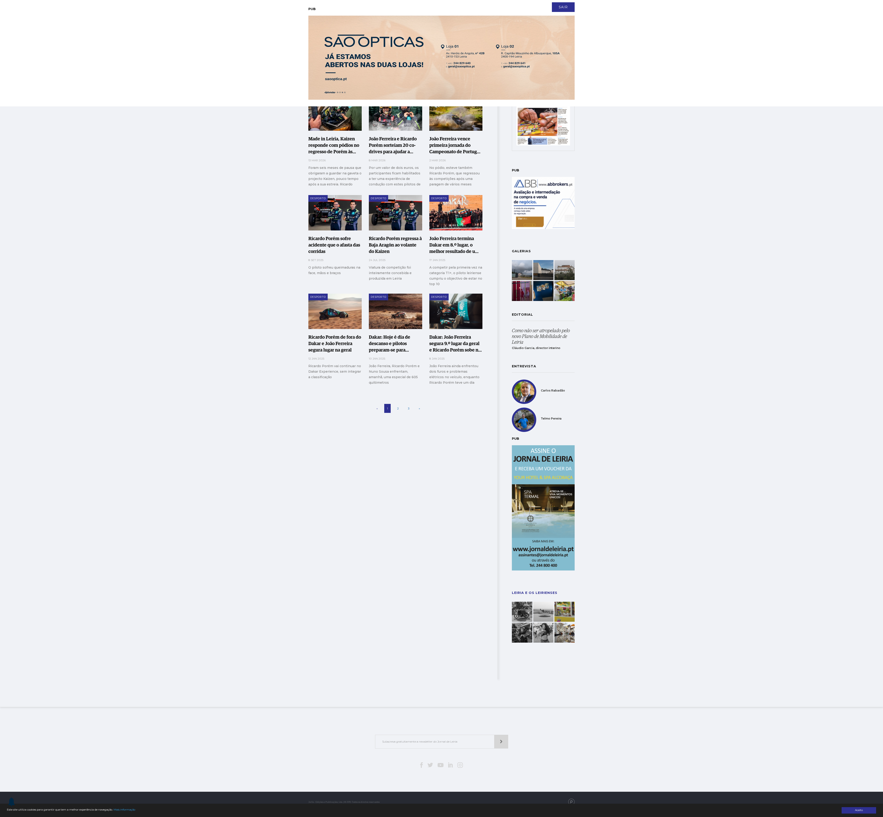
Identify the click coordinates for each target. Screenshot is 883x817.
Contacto (385, 4)
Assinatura (550, 4)
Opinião (458, 45)
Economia (402, 45)
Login (571, 4)
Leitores (364, 4)
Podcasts (507, 45)
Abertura (318, 45)
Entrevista (341, 45)
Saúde (383, 45)
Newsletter (410, 4)
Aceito (859, 810)
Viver (442, 45)
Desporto (424, 45)
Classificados (482, 45)
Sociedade (364, 45)
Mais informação (124, 809)
